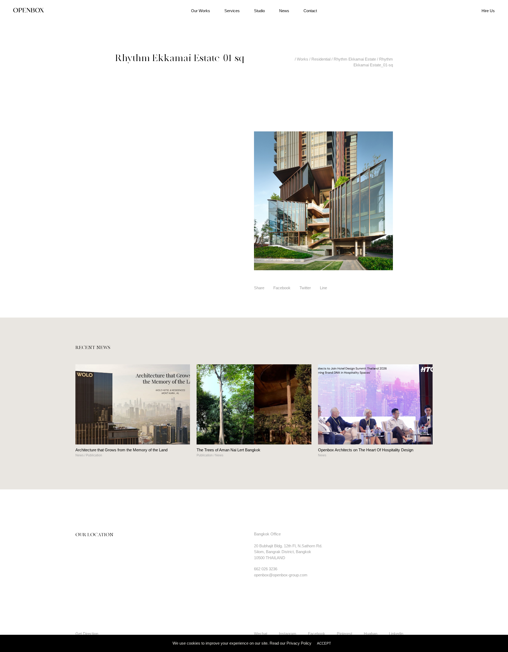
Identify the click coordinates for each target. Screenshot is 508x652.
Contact (310, 10)
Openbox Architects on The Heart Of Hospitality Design (365, 450)
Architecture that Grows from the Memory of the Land (121, 450)
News (284, 10)
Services (232, 10)
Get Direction (86, 633)
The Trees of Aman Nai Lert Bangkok (228, 450)
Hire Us (488, 10)
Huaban (370, 633)
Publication (94, 455)
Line (323, 288)
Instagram (287, 633)
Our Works (200, 10)
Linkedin (396, 633)
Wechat (260, 633)
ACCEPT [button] (324, 643)
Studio (259, 10)
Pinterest (344, 633)
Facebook (282, 288)
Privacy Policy (299, 643)
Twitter (305, 288)
